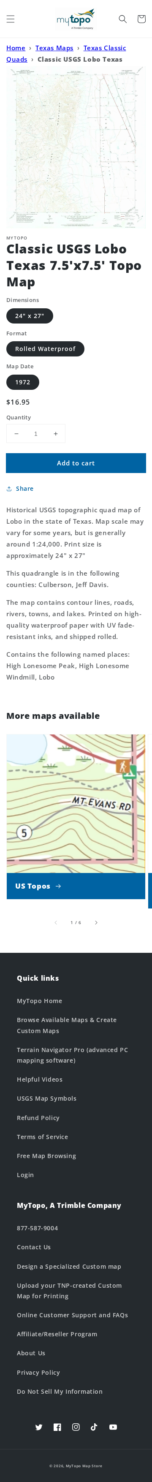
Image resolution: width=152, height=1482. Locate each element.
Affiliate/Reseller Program (57, 1334)
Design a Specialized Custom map (69, 1266)
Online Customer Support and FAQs (72, 1315)
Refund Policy (38, 1118)
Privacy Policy (38, 1372)
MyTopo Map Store (84, 1465)
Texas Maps (54, 48)
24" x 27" (29, 316)
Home (15, 48)
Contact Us (34, 1247)
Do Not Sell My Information (60, 1391)
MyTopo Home (39, 1001)
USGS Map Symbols (47, 1098)
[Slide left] (56, 922)
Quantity (18, 417)
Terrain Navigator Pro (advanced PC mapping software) (72, 1055)
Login (25, 1175)
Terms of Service (42, 1137)
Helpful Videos (39, 1079)
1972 (22, 382)
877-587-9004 (37, 1228)
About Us (31, 1353)
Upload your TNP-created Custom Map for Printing (69, 1290)
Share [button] (25, 488)
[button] (10, 19)
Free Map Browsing (46, 1156)
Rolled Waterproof (45, 349)
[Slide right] (96, 922)
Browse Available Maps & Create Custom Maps (67, 1025)
